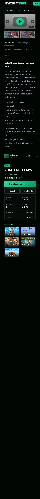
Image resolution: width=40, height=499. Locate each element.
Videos (28, 49)
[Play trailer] (20, 21)
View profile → (27, 156)
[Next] (32, 21)
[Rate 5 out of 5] (14, 178)
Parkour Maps (15, 10)
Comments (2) (22, 43)
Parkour (7, 165)
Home (6, 10)
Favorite (13, 191)
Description (9, 43)
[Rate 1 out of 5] (5, 178)
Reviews (8, 49)
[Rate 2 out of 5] (8, 178)
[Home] (15, 3)
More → (33, 224)
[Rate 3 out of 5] (10, 178)
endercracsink (12, 175)
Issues (7, 56)
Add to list (29, 191)
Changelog (18, 49)
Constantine (30, 217)
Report (36, 156)
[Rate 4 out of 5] (12, 178)
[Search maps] (31, 4)
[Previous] (7, 21)
